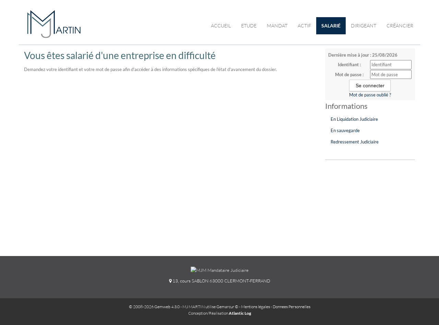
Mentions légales (255, 306)
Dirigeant (363, 25)
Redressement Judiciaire (355, 141)
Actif (304, 25)
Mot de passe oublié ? (370, 94)
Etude (249, 25)
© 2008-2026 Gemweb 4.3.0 (154, 306)
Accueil (221, 25)
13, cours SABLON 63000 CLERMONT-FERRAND (220, 280)
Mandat (277, 25)
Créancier (400, 25)
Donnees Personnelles (291, 306)
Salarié (331, 25)
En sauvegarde (345, 130)
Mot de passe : (349, 74)
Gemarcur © (227, 306)
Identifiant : (349, 64)
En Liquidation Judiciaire (354, 119)
